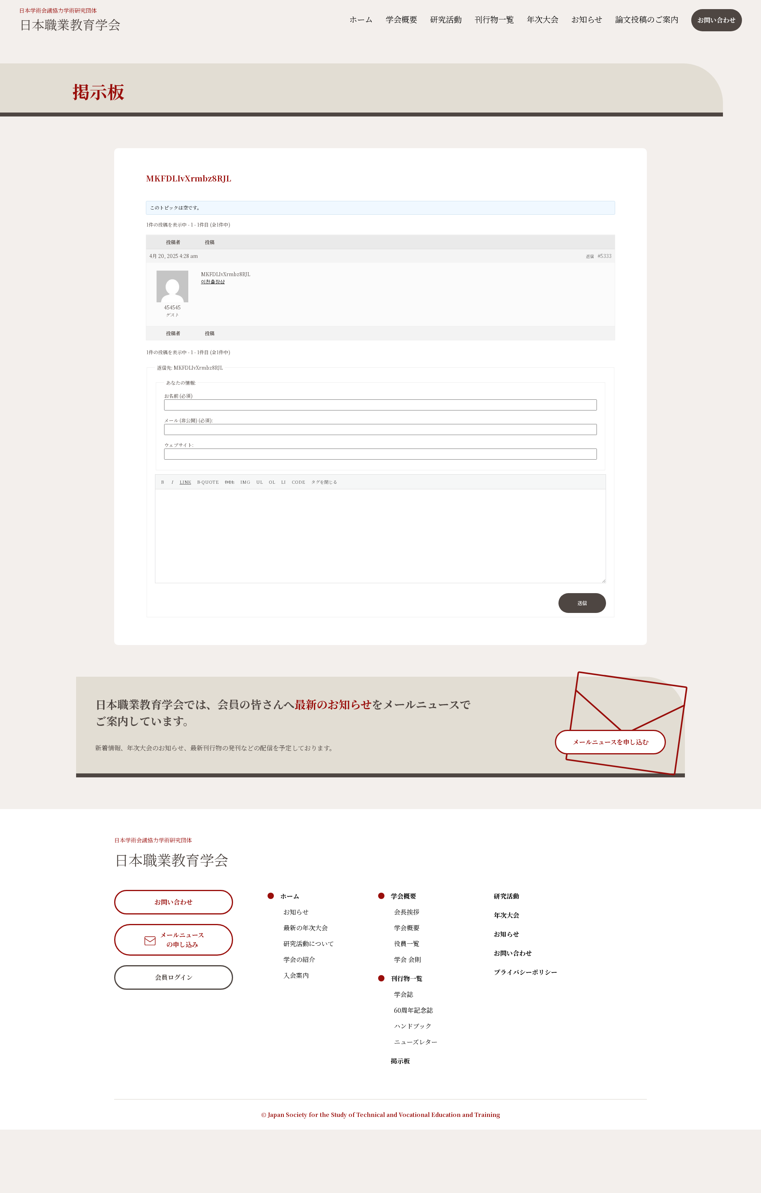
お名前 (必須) (178, 395)
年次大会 (542, 19)
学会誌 (403, 994)
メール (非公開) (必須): (188, 420)
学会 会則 (407, 959)
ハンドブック (413, 1026)
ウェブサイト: (178, 444)
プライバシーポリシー (525, 972)
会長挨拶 (406, 911)
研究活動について (308, 943)
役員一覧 (406, 943)
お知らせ (586, 19)
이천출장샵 (213, 281)
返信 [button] (590, 256)
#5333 (605, 255)
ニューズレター (416, 1041)
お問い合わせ (513, 953)
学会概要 (401, 19)
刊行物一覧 (494, 19)
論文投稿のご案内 (647, 19)
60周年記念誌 (413, 1010)
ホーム (361, 19)
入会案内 (296, 975)
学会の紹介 (299, 959)
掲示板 (400, 1060)
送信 (582, 602)
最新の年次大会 (305, 927)
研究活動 (446, 19)
